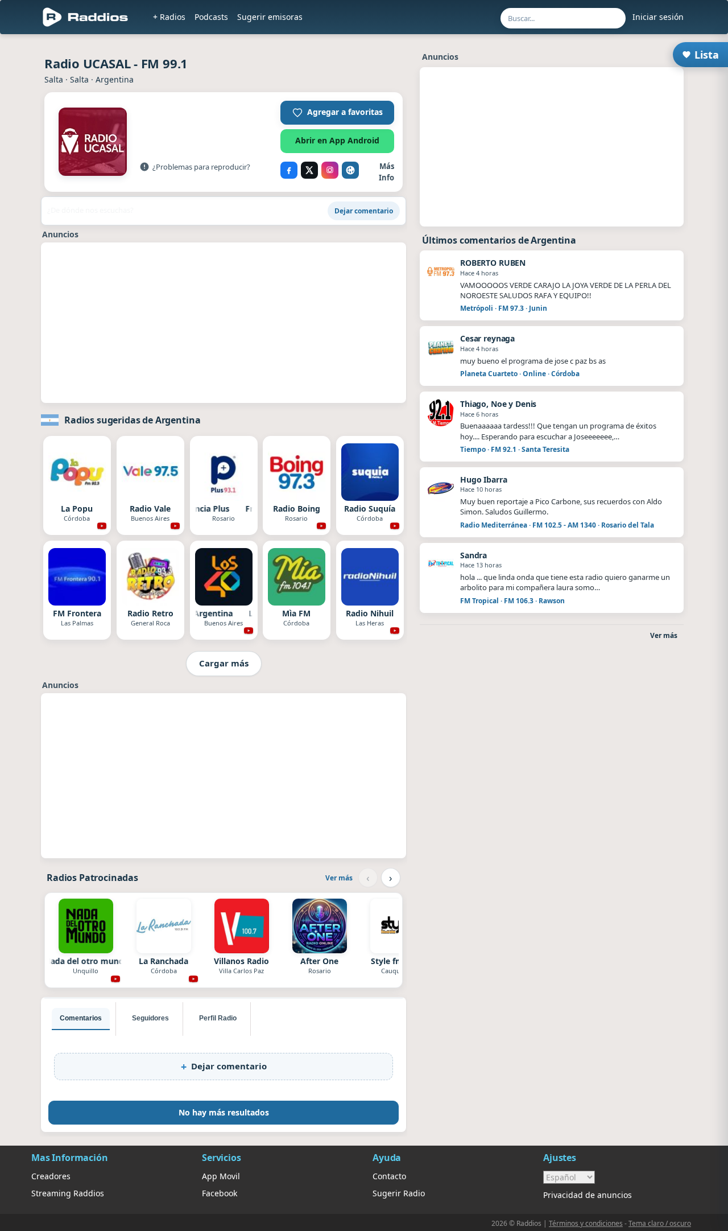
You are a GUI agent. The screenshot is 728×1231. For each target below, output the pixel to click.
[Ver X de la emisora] (309, 170)
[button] (337, 113)
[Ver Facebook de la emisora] (288, 170)
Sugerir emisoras (270, 16)
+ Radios (169, 16)
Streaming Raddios (67, 1193)
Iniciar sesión (658, 16)
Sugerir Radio (399, 1193)
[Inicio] (85, 17)
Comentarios (81, 1018)
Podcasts (211, 16)
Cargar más (224, 663)
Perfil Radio (218, 1018)
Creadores (51, 1176)
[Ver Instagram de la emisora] (329, 170)
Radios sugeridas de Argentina (132, 420)
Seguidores (150, 1018)
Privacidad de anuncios (587, 1194)
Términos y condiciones (586, 1223)
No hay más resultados (224, 1112)
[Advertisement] (224, 322)
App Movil (221, 1176)
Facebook (219, 1193)
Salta (53, 79)
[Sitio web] (350, 170)
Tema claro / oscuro (659, 1223)
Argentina (115, 79)
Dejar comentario (363, 211)
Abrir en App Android (337, 140)
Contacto (389, 1176)
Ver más (339, 878)
